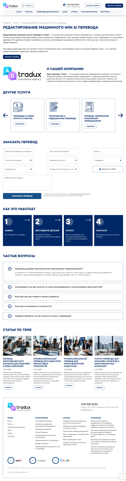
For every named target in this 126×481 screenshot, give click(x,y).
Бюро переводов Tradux (72, 439)
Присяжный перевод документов (75, 431)
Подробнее (19, 124)
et (24, 6)
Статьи (74, 12)
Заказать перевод (114, 6)
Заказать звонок (93, 6)
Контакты (105, 12)
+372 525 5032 (72, 5)
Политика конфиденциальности (17, 472)
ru (29, 6)
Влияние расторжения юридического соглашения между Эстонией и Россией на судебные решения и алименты (102, 424)
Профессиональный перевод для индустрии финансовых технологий (47, 362)
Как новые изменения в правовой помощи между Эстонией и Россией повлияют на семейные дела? (103, 433)
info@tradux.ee (86, 410)
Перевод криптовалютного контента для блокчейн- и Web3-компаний (17, 362)
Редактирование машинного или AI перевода (43, 23)
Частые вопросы (89, 12)
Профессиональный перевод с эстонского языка (74, 427)
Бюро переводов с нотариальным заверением (76, 435)
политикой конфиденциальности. (80, 194)
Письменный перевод (43, 421)
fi (32, 6)
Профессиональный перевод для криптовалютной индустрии (75, 362)
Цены (65, 12)
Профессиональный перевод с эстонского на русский (74, 422)
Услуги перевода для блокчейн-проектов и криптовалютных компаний (106, 362)
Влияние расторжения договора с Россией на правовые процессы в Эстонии (104, 442)
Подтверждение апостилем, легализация (45, 436)
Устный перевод (41, 432)
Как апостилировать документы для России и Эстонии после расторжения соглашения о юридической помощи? (103, 450)
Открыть (8, 387)
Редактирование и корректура (46, 440)
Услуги (28, 12)
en (26, 6)
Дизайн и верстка (42, 443)
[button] (5, 115)
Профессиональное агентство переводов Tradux (74, 444)
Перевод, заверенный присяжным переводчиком (45, 425)
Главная (7, 23)
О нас (19, 12)
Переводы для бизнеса (48, 12)
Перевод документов (43, 429)
